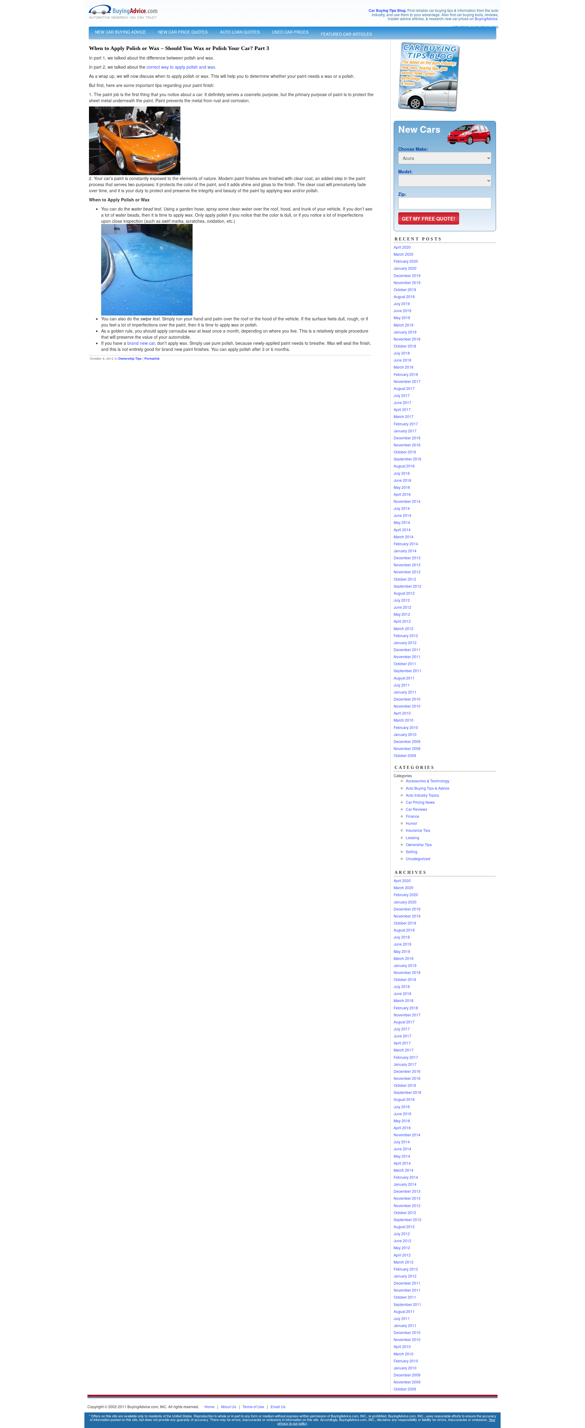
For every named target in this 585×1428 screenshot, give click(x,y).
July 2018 (402, 352)
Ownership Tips (130, 358)
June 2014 (402, 515)
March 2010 (403, 720)
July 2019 (402, 303)
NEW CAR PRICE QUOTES (183, 32)
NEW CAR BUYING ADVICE (120, 32)
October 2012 (405, 579)
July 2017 (402, 395)
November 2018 (407, 338)
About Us (228, 1406)
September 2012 (407, 586)
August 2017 (404, 388)
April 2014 (402, 529)
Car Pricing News (420, 802)
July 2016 (402, 473)
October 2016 (405, 451)
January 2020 (405, 268)
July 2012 (402, 600)
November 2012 (407, 571)
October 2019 (405, 289)
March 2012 (403, 628)
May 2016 (402, 487)
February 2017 (406, 423)
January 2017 (405, 430)
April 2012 (402, 621)
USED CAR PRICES (290, 32)
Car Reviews (416, 809)
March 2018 (403, 367)
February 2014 (406, 543)
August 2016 (404, 465)
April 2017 (402, 409)
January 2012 (405, 642)
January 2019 (405, 331)
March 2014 (403, 536)
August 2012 (404, 593)
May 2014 (402, 522)
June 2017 (402, 402)
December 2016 (407, 437)
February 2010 (406, 727)
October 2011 (405, 663)
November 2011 (407, 656)
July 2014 (402, 508)
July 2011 (402, 684)
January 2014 (405, 550)
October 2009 (405, 755)
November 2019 (407, 282)
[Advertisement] (160, 380)
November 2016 (407, 444)
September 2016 (407, 458)
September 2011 (407, 670)
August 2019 (404, 296)
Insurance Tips (418, 830)
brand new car (141, 343)
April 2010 (402, 713)
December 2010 (407, 698)
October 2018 (405, 345)
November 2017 (407, 381)
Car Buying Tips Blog (387, 10)
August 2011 (404, 677)
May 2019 (402, 317)
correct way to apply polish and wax (181, 67)
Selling (411, 851)
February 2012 (406, 635)
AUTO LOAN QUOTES (240, 32)
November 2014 (407, 501)
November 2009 (407, 748)
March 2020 (403, 254)
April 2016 (402, 494)
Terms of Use (253, 1406)
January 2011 (405, 691)
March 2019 (403, 324)
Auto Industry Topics (422, 795)
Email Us (278, 1406)
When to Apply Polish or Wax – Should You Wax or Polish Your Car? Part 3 (179, 48)
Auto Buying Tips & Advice (427, 788)
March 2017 (403, 416)
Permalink (152, 358)
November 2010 (407, 706)
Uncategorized (418, 858)
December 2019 (407, 275)
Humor (411, 823)
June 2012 (402, 607)
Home (209, 1406)
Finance (412, 816)
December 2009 (407, 741)
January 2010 (405, 734)
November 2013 (407, 564)
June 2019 (402, 310)
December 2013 (407, 557)
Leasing (412, 837)
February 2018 (406, 374)
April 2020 (402, 247)
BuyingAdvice (486, 18)
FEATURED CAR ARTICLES (346, 34)
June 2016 (402, 480)
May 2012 (402, 614)
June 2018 (402, 359)
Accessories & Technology (427, 780)
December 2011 (407, 649)
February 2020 (406, 261)
